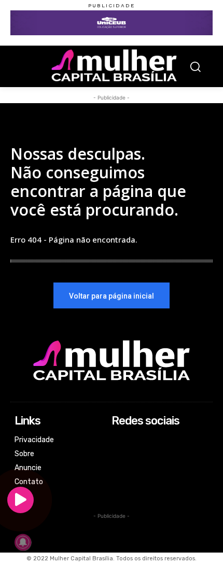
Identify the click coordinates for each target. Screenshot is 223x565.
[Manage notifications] (23, 542)
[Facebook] (119, 441)
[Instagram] (119, 455)
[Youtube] (119, 482)
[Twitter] (119, 469)
